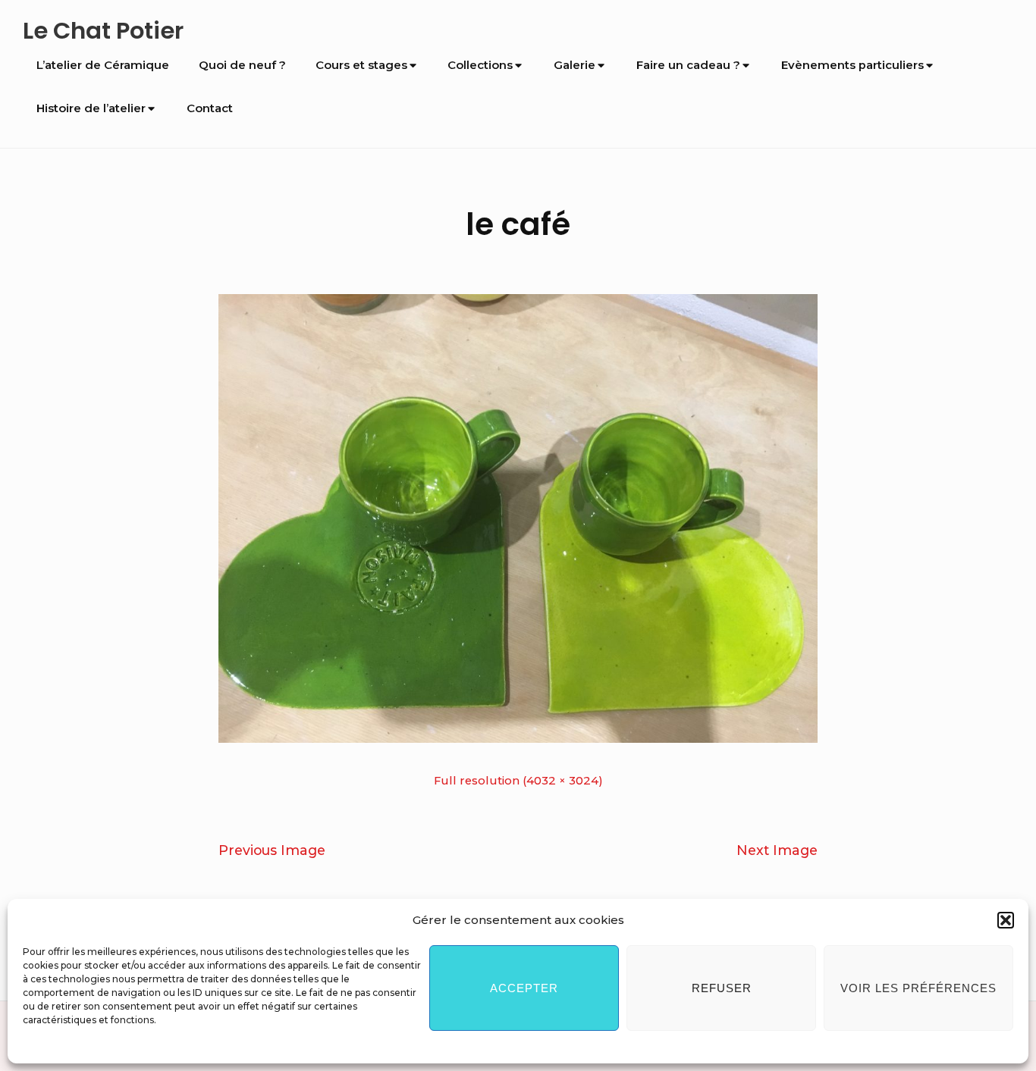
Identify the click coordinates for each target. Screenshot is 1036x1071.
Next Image (777, 850)
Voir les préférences (918, 988)
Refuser (722, 988)
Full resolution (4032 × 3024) (518, 781)
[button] (1005, 920)
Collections (480, 65)
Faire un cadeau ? (688, 65)
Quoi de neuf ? (242, 65)
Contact (210, 108)
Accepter (524, 988)
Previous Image (271, 850)
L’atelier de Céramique (102, 65)
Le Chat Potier (103, 30)
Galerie (574, 65)
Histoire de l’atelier (91, 108)
